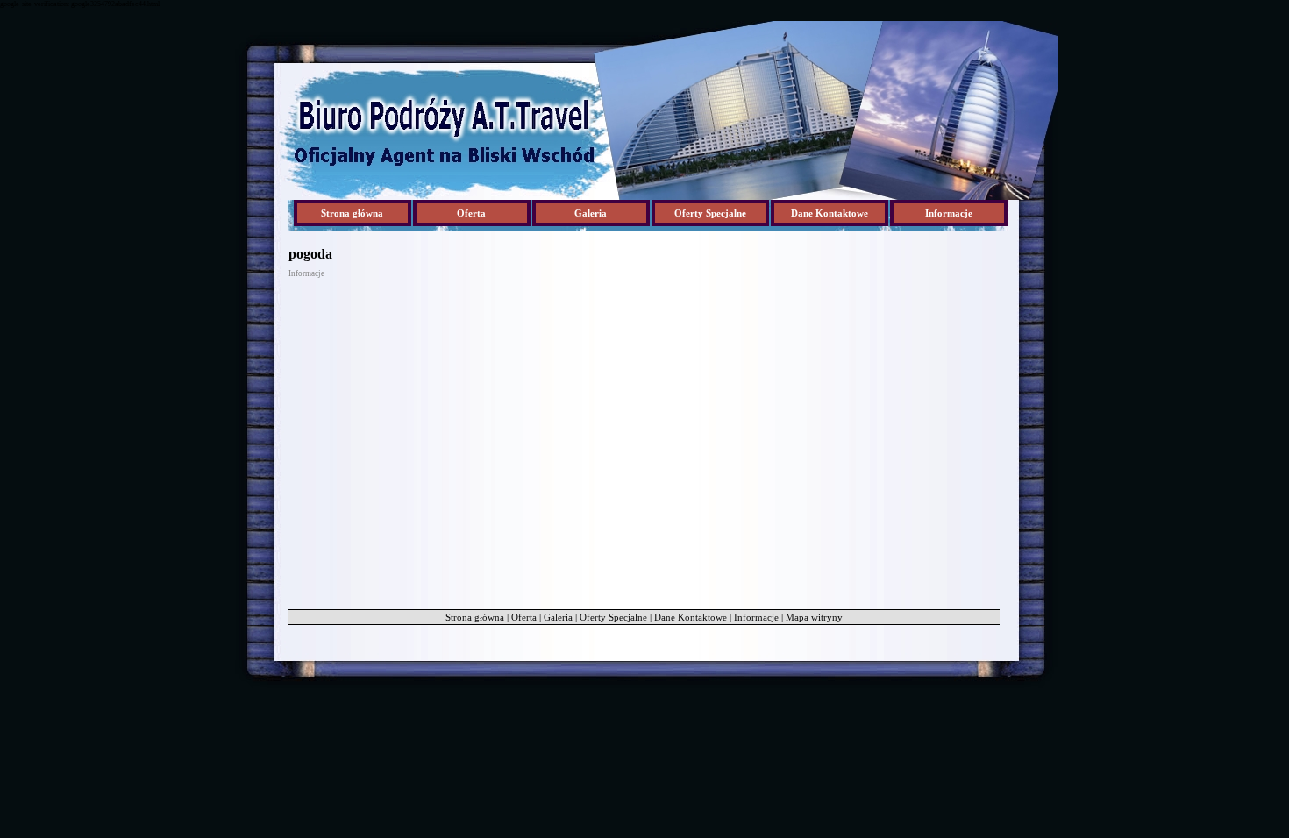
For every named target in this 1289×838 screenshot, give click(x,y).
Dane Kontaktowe (690, 617)
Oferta (524, 617)
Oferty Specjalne (613, 617)
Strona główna (352, 213)
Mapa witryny (814, 617)
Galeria (558, 617)
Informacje (756, 617)
